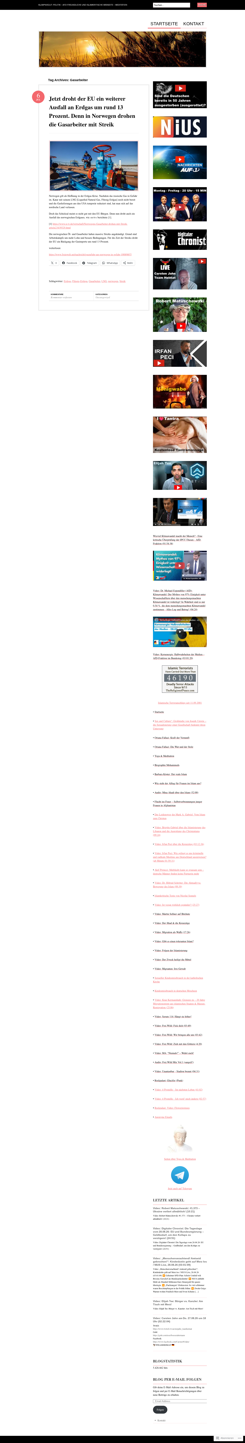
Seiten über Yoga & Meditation (180, 1159)
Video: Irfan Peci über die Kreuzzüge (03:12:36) (179, 844)
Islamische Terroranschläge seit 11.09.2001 (180, 702)
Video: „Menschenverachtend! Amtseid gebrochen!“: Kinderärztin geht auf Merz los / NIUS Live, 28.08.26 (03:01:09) (180, 1261)
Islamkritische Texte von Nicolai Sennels (175, 895)
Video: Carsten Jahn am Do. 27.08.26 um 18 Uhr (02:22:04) (179, 1320)
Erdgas (67, 281)
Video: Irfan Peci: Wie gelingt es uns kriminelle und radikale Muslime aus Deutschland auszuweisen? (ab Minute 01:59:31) (179, 856)
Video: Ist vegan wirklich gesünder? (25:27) (177, 904)
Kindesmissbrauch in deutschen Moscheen (176, 990)
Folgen (160, 1409)
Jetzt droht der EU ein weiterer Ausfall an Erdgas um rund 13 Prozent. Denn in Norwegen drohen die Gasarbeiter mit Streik (92, 111)
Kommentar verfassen (61, 297)
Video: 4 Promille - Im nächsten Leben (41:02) (179, 1089)
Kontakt (193, 23)
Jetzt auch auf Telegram (180, 1188)
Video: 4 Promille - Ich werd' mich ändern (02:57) (180, 1098)
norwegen (113, 281)
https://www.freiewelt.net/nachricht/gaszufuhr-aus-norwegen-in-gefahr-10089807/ (90, 254)
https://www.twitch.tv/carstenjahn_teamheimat (172, 1328)
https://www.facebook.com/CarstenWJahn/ (171, 1341)
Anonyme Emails (163, 1117)
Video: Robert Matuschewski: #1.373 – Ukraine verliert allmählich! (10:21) (176, 1210)
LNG (104, 281)
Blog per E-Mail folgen (177, 1379)
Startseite (164, 23)
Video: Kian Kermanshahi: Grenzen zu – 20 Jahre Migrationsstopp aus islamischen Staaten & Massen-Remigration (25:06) (179, 1003)
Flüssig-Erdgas (79, 281)
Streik (122, 281)
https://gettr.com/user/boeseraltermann (169, 1335)
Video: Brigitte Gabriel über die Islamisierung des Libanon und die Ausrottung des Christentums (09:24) (179, 831)
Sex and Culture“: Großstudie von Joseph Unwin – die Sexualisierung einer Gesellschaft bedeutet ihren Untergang (179, 724)
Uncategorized (103, 297)
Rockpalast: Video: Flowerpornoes (172, 1108)
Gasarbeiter (94, 281)
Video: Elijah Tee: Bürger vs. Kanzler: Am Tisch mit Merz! (178, 1303)
